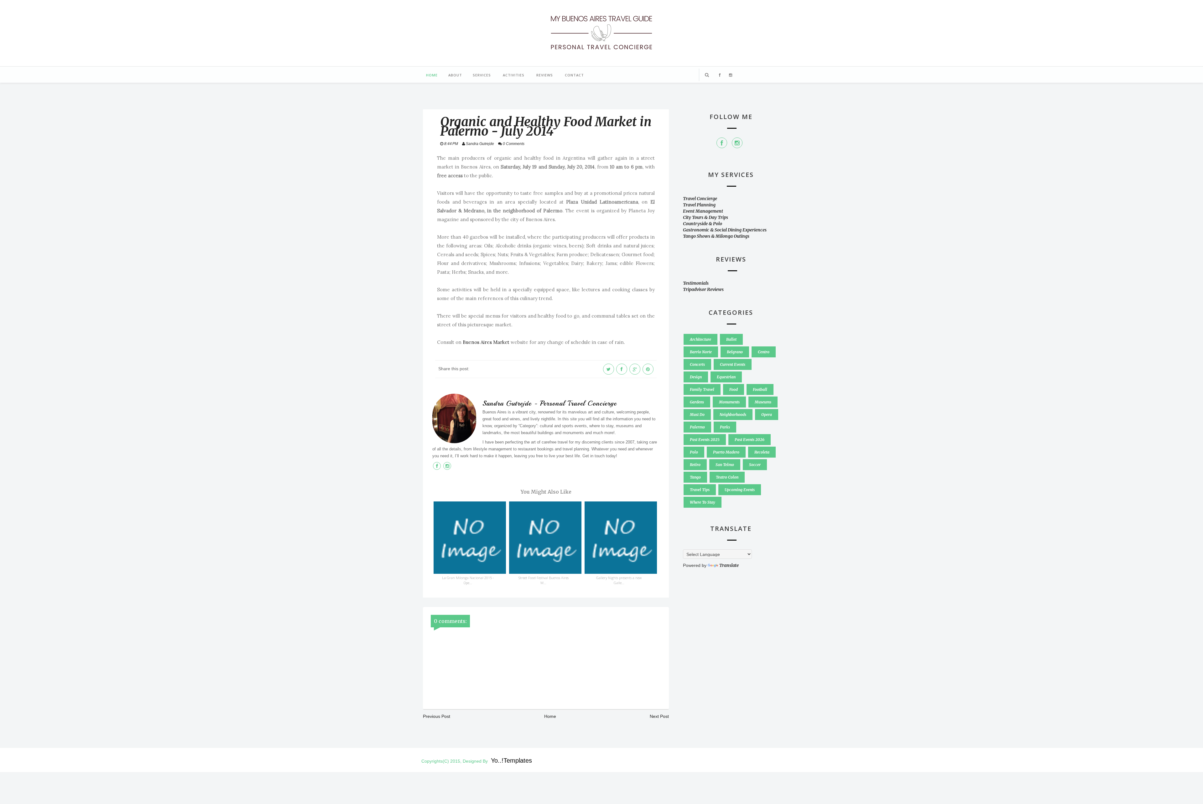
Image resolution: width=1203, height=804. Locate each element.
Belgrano (735, 352)
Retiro (695, 464)
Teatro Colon (727, 477)
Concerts (697, 364)
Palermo (697, 427)
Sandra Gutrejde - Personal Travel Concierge (549, 403)
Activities (513, 75)
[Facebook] (721, 142)
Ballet (731, 339)
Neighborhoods (733, 414)
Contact (574, 75)
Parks (725, 427)
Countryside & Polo (702, 223)
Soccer (755, 464)
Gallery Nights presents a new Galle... (619, 580)
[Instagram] (737, 142)
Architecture (700, 339)
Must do (697, 414)
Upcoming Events (740, 489)
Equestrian (726, 377)
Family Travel (702, 389)
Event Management (703, 211)
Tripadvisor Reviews (703, 289)
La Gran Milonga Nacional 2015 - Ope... (468, 580)
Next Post (659, 716)
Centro (763, 352)
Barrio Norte (701, 352)
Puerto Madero (726, 452)
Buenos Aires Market (486, 342)
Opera (766, 414)
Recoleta (761, 452)
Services (482, 75)
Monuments (729, 402)
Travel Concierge (700, 198)
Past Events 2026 (749, 439)
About (455, 75)
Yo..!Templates (511, 760)
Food (733, 389)
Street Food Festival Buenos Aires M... (543, 580)
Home (432, 75)
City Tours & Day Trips (705, 217)
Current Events (732, 364)
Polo (694, 452)
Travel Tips (700, 489)
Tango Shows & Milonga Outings (716, 236)
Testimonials (696, 283)
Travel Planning (699, 205)
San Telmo (725, 464)
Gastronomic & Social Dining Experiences (725, 230)
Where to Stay (702, 502)
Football (760, 389)
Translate (729, 565)
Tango (695, 477)
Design (696, 377)
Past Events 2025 (705, 439)
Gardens (697, 402)
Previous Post (436, 716)
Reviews (544, 75)
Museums (763, 402)
